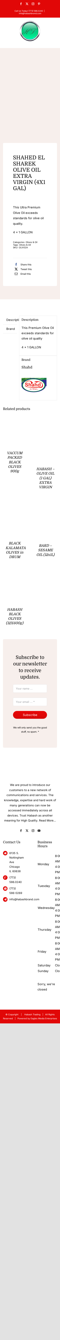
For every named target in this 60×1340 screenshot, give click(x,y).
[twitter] (27, 830)
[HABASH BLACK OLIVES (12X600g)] (14, 576)
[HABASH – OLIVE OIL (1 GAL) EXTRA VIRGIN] (45, 425)
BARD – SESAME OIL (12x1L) (45, 550)
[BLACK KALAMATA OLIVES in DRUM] (14, 506)
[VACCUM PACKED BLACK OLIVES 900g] (14, 425)
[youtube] (39, 830)
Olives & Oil (31, 242)
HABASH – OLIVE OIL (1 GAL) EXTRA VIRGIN (45, 478)
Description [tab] (11, 320)
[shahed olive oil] (30, 97)
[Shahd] (34, 375)
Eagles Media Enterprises (44, 1018)
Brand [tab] (10, 329)
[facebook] (21, 830)
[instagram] (33, 830)
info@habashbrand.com (30, 13)
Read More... (47, 820)
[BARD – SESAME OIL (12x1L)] (45, 506)
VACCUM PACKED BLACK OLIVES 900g (14, 462)
